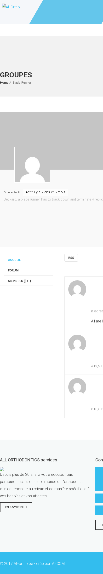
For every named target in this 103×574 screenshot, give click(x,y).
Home (4, 82)
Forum (13, 270)
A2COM (58, 563)
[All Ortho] (10, 12)
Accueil (14, 260)
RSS (71, 257)
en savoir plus (16, 507)
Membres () (19, 281)
